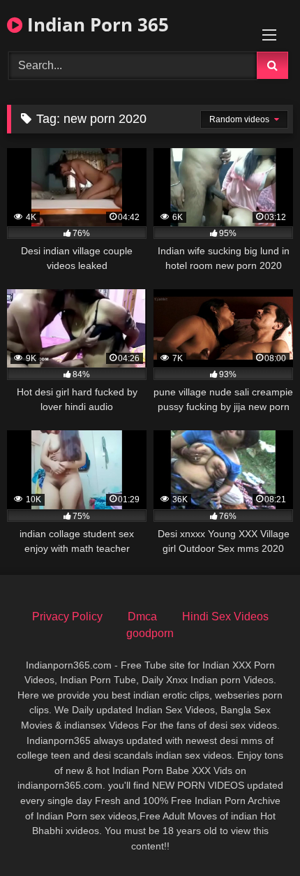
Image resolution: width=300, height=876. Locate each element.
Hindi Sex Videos (225, 616)
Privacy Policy (67, 616)
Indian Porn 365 (95, 24)
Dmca (142, 616)
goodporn (150, 633)
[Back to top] (256, 834)
